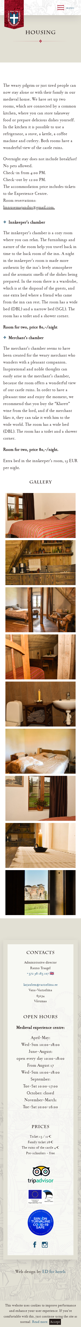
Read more (40, 1322)
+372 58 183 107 (38, 973)
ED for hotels (54, 1271)
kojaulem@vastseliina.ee (41, 985)
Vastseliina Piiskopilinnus (14, 14)
